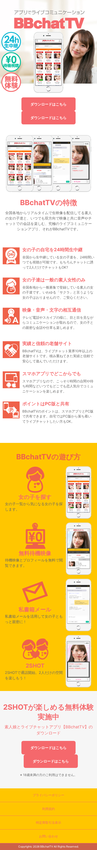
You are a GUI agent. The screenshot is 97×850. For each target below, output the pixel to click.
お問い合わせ (48, 836)
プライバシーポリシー (48, 795)
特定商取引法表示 (48, 822)
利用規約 (48, 809)
